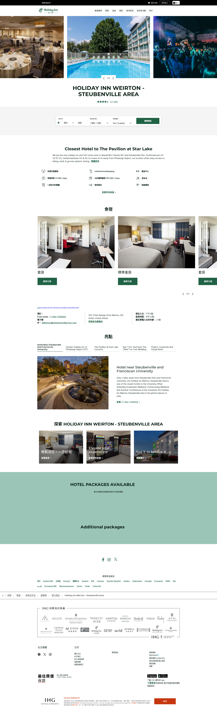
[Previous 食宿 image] (183, 294)
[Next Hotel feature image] (113, 78)
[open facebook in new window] (102, 560)
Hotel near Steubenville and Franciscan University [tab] (49, 347)
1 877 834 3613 (64, 677)
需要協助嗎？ (47, 3)
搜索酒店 (115, 652)
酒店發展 (77, 662)
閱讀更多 (95, 161)
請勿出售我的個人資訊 (157, 661)
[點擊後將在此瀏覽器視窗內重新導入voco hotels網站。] (150, 618)
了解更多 (151, 683)
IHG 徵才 (77, 656)
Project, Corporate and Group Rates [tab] (162, 348)
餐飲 (121, 10)
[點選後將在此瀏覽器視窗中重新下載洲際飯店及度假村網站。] (76, 618)
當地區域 (129, 10)
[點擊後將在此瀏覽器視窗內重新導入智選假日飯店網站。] (84, 630)
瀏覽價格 (147, 121)
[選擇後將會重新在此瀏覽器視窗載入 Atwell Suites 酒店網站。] (129, 630)
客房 (107, 10)
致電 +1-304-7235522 (127, 402)
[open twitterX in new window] (114, 560)
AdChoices (153, 655)
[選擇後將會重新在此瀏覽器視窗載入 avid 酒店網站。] (118, 630)
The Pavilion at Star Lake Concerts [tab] (106, 348)
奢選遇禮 (98, 10)
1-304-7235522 (58, 317)
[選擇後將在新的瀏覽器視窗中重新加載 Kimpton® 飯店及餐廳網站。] (111, 618)
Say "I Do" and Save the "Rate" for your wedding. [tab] (135, 348)
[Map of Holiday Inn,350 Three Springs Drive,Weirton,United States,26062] (58, 307)
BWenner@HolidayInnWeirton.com (59, 323)
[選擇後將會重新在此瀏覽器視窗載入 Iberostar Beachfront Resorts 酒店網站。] (46, 630)
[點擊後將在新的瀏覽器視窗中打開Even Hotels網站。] (72, 630)
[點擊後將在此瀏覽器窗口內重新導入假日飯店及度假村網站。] (97, 630)
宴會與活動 (141, 10)
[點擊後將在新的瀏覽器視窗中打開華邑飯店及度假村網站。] (172, 618)
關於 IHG (77, 653)
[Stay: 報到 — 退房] (71, 123)
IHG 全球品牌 (79, 659)
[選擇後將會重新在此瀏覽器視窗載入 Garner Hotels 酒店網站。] (108, 630)
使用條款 (152, 652)
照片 (151, 10)
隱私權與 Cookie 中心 (157, 658)
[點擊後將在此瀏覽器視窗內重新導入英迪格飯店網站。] (125, 618)
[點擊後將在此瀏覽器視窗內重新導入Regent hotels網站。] (57, 618)
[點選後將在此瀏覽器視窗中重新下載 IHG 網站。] (53, 608)
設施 (114, 10)
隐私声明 (75, 705)
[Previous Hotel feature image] (104, 78)
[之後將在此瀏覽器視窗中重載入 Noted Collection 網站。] (138, 618)
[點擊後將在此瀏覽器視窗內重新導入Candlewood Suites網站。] (171, 630)
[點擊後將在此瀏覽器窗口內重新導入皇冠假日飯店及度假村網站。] (59, 630)
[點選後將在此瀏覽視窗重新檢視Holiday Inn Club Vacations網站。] (157, 630)
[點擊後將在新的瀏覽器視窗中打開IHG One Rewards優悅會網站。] (163, 637)
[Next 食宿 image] (192, 294)
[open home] (3, 595)
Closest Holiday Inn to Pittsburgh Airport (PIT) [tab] (77, 348)
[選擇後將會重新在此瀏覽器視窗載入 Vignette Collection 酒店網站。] (96, 618)
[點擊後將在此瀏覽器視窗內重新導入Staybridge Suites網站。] (143, 630)
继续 (165, 701)
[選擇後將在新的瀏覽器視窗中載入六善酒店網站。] (45, 618)
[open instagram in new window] (108, 560)
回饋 (150, 666)
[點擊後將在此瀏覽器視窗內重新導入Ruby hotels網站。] (160, 618)
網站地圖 (152, 663)
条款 (77, 703)
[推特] (44, 654)
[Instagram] (50, 654)
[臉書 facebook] (39, 654)
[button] (176, 2)
